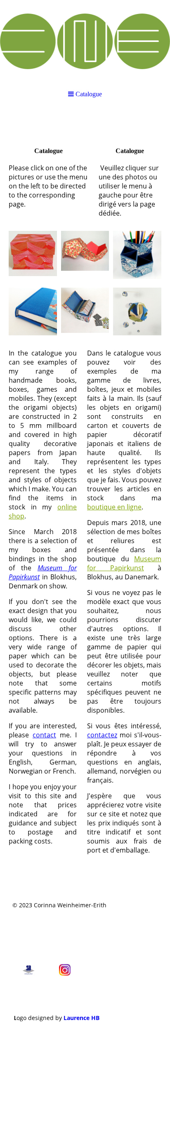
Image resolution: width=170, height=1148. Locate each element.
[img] (85, 41)
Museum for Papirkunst (124, 563)
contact (44, 734)
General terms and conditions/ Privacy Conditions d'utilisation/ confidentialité (56, 933)
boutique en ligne (114, 506)
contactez (102, 734)
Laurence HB (81, 1018)
